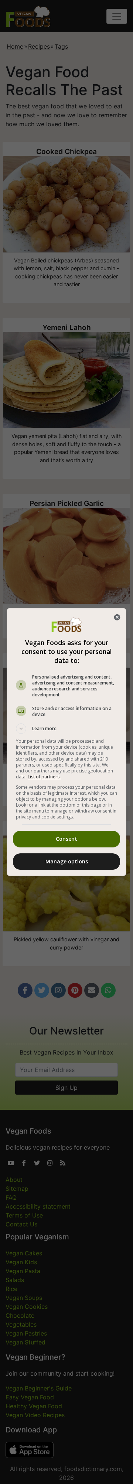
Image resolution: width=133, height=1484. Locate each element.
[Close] (117, 617)
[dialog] (66, 742)
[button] (66, 728)
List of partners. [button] (44, 777)
